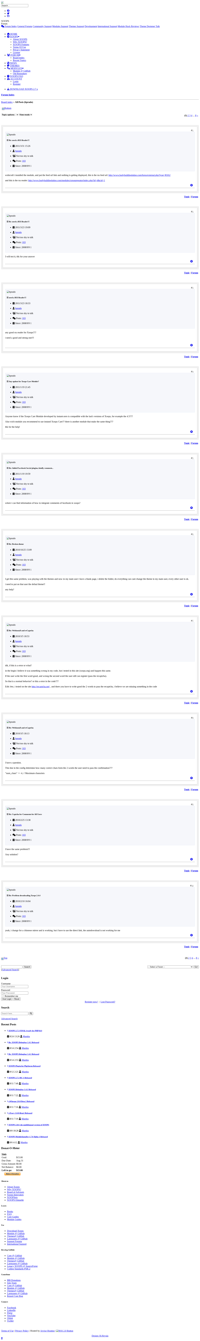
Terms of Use (7, 1331)
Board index (7, 102)
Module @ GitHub (21, 71)
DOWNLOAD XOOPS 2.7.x (23, 89)
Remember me (11, 996)
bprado (18, 151)
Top (5, 958)
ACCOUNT (16, 79)
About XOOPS (20, 39)
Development (91, 26)
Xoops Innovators (15, 1194)
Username (6, 983)
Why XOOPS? (20, 42)
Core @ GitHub (14, 1255)
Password (5, 990)
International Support (107, 26)
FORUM (14, 55)
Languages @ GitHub (17, 1238)
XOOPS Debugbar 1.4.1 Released (22, 1089)
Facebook (11, 1307)
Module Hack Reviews (128, 26)
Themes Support (76, 26)
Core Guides (13, 1216)
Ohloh (10, 1318)
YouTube (11, 1315)
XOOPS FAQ (16, 76)
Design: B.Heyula (100, 1336)
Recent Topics (19, 60)
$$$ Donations (14, 1280)
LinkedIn (11, 1310)
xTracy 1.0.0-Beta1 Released (20, 1113)
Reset (16, 999)
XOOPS (13, 36)
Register (16, 84)
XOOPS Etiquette (15, 1200)
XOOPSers (12, 1197)
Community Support (42, 26)
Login (15, 81)
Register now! (91, 1002)
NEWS (13, 63)
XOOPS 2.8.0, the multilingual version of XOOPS (28, 1125)
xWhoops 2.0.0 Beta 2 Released (21, 1101)
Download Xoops (15, 1231)
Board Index (18, 57)
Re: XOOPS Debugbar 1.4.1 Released (23, 1042)
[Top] (191, 185)
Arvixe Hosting (47, 1331)
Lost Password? (108, 1002)
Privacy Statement (21, 50)
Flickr (9, 1313)
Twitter (10, 1321)
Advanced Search (10, 969)
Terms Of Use (19, 47)
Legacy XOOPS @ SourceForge (22, 1266)
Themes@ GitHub (15, 1236)
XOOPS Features (21, 44)
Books (10, 1211)
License (16, 52)
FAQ (9, 1214)
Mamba (26, 1036)
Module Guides (14, 1219)
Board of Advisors (15, 1192)
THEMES (14, 65)
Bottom (7, 108)
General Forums (24, 26)
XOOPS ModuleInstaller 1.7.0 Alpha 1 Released (28, 1137)
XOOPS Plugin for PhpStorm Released (24, 1066)
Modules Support (60, 26)
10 (192, 886)
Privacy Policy (22, 1331)
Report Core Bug (15, 1296)
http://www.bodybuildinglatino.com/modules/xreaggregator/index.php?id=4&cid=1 (66, 180)
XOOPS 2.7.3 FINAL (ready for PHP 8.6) (25, 1031)
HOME (13, 34)
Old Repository (20, 73)
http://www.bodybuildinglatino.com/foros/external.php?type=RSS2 (139, 175)
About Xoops (13, 1187)
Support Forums (14, 1241)
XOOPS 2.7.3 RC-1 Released (20, 1078)
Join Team (12, 1283)
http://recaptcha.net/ (41, 686)
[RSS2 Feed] (64, 1331)
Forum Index (10, 26)
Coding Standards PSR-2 (18, 1269)
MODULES (16, 68)
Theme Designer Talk (150, 26)
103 (24, 161)
